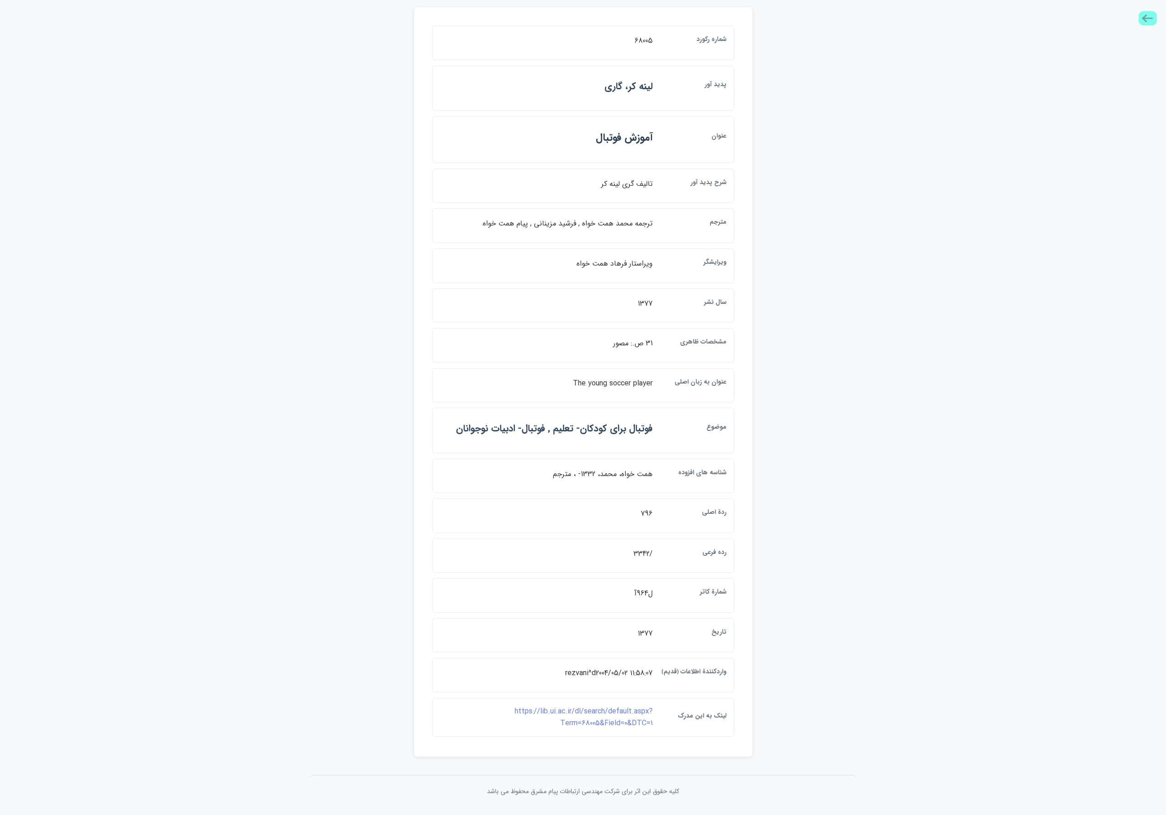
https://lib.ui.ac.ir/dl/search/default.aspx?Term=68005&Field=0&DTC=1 (584, 717)
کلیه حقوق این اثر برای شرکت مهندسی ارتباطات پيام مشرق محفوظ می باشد (583, 791)
